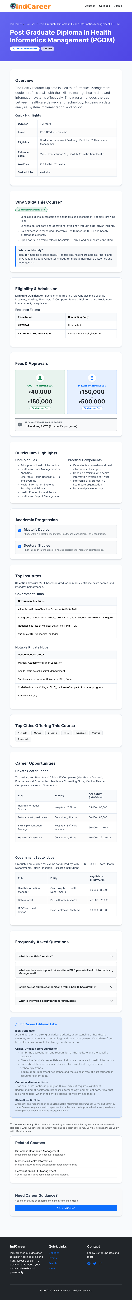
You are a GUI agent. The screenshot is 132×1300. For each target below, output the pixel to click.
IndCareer (16, 24)
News (52, 1268)
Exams (118, 5)
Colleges (104, 5)
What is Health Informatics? (36, 956)
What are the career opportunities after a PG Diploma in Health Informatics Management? (64, 972)
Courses (90, 5)
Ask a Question (66, 1208)
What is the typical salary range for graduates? (47, 1000)
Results (53, 1263)
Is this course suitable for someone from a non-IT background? (58, 986)
